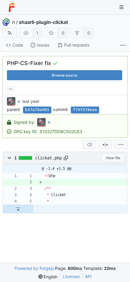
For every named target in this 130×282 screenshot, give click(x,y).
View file (113, 158)
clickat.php (48, 158)
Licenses (71, 276)
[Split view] (105, 144)
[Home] (11, 7)
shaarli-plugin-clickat (43, 22)
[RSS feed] (9, 33)
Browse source (64, 75)
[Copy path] (66, 158)
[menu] (121, 144)
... (10, 88)
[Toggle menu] (121, 7)
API (88, 276)
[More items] (123, 45)
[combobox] (89, 144)
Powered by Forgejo (34, 268)
